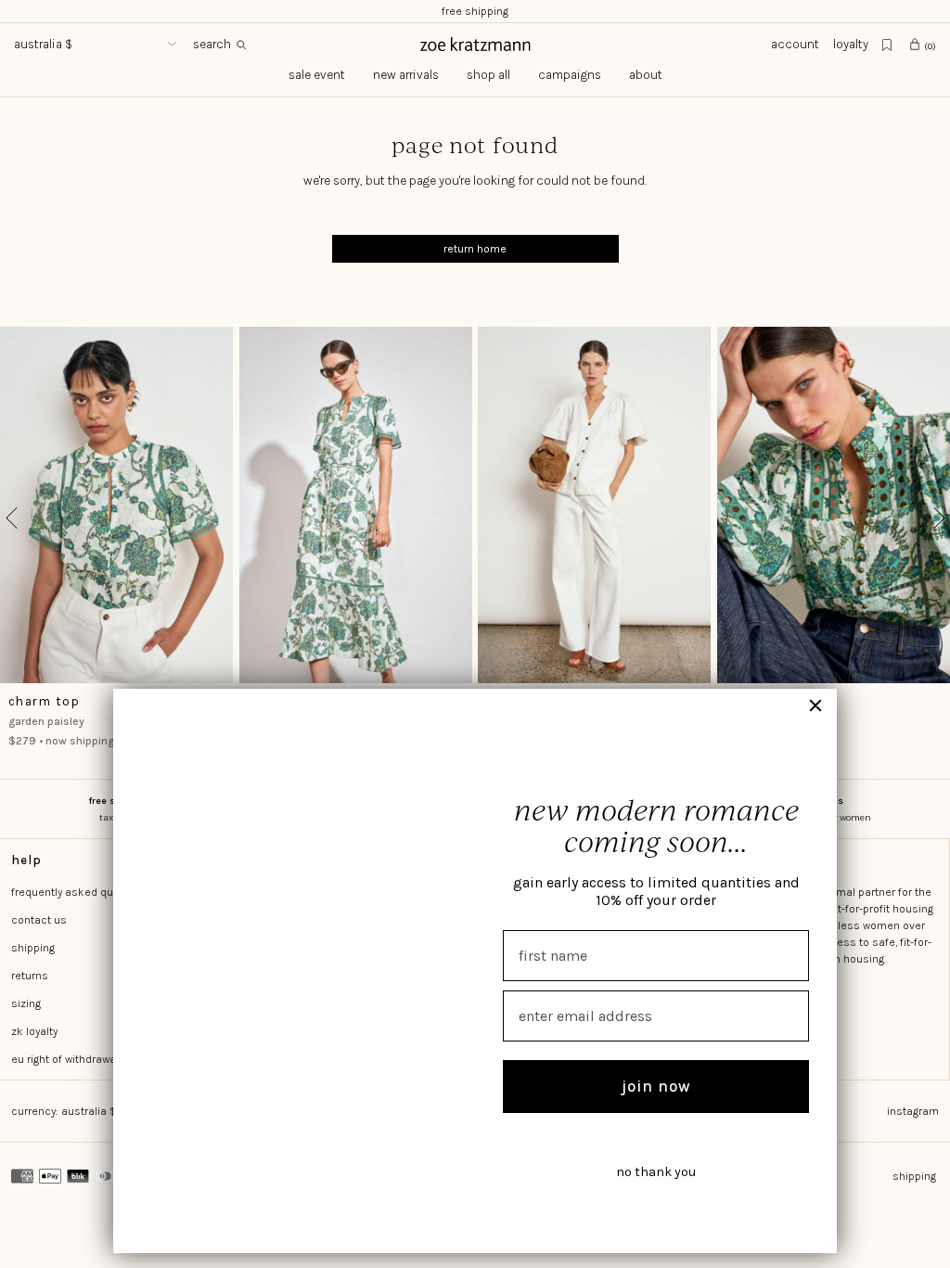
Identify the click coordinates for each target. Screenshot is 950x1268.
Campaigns (569, 75)
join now (656, 1086)
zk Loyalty (34, 1031)
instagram (913, 1111)
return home (475, 248)
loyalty (850, 44)
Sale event (317, 75)
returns (29, 975)
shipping (33, 947)
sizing (26, 1003)
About (645, 75)
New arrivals (406, 75)
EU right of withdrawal (65, 1059)
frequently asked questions (81, 892)
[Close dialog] (815, 705)
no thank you (656, 1172)
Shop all (488, 75)
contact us (39, 919)
